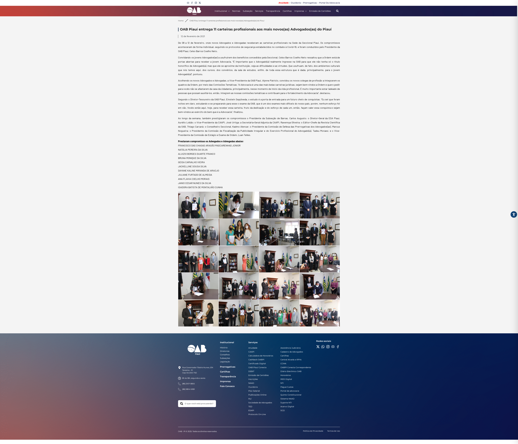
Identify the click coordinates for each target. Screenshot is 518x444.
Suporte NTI (286, 402)
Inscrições (253, 379)
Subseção (247, 11)
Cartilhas (287, 11)
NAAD (251, 383)
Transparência (273, 11)
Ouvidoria (253, 387)
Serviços (259, 11)
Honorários (285, 375)
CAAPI (251, 352)
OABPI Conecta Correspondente (295, 367)
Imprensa (299, 11)
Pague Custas (286, 387)
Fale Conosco (227, 386)
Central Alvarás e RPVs (290, 359)
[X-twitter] (200, 3)
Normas (236, 11)
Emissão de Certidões (320, 11)
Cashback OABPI (256, 359)
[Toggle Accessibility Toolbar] (513, 214)
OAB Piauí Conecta (257, 367)
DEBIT (251, 371)
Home (181, 21)
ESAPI (251, 410)
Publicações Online (257, 395)
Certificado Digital (257, 363)
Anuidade (252, 348)
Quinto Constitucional (290, 395)
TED (250, 406)
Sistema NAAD (287, 398)
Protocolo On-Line (257, 414)
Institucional (221, 11)
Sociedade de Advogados (260, 402)
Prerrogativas (227, 367)
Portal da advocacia (289, 391)
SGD (282, 410)
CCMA (283, 363)
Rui (249, 398)
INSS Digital (286, 379)
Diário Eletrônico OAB (290, 371)
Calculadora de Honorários (260, 355)
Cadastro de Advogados (291, 352)
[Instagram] (196, 3)
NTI (282, 383)
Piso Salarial (254, 391)
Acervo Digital (287, 406)
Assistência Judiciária (290, 348)
